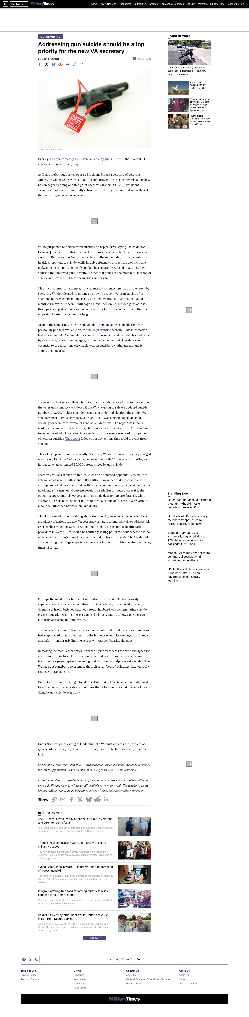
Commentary (50, 36)
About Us (184, 974)
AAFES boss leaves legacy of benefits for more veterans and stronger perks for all (75, 820)
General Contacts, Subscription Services (148, 979)
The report (72, 438)
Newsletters (79, 979)
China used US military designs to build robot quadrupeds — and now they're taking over (187, 71)
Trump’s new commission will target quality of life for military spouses (72, 844)
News (94, 4)
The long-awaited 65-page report (112, 299)
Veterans (203, 4)
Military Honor (217, 4)
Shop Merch (79, 987)
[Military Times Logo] (42, 4)
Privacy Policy (28, 974)
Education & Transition (146, 4)
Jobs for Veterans (188, 983)
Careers (183, 979)
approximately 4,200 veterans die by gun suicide (87, 159)
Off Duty (191, 4)
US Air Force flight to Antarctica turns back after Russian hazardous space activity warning (188, 575)
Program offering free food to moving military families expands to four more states (73, 892)
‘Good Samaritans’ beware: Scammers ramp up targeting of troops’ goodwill (75, 868)
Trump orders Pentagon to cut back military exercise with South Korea (200, 120)
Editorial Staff (133, 983)
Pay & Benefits (108, 4)
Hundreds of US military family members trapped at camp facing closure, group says (188, 520)
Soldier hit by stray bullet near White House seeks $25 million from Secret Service (73, 916)
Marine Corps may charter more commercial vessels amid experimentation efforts (189, 556)
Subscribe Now (236, 4)
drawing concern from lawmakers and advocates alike (75, 423)
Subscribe (78, 974)
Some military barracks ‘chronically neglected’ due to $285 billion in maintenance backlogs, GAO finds (186, 538)
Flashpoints (125, 4)
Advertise (131, 974)
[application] (189, 52)
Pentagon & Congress (172, 4)
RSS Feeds (79, 983)
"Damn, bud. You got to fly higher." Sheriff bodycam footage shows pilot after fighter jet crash (200, 105)
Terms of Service (30, 979)
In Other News (49, 812)
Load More (95, 938)
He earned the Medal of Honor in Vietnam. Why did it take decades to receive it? (189, 503)
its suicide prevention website (102, 330)
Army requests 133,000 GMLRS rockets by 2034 (198, 85)
